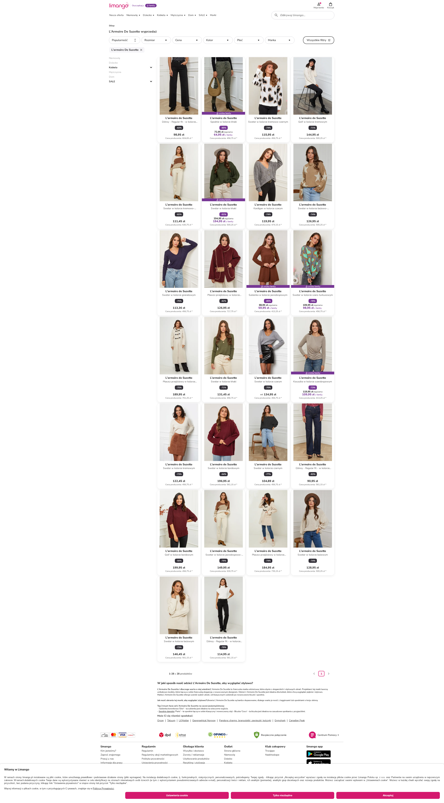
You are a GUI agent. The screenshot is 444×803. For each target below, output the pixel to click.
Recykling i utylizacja (194, 762)
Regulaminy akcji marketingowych (160, 754)
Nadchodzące (272, 754)
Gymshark (280, 720)
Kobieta (113, 67)
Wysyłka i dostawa (193, 750)
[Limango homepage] (119, 5)
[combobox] (303, 15)
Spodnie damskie (166, 711)
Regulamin (147, 750)
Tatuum (171, 720)
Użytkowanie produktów (196, 758)
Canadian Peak (297, 720)
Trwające (270, 750)
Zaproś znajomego (110, 754)
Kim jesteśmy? (108, 750)
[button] (330, 5)
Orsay (160, 720)
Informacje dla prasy (111, 762)
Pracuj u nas (107, 758)
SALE (112, 81)
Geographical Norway (204, 720)
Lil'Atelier (184, 720)
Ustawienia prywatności (155, 762)
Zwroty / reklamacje (193, 754)
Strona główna (232, 750)
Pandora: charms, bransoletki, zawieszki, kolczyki (245, 720)
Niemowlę (229, 754)
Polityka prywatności (153, 758)
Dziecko (228, 758)
